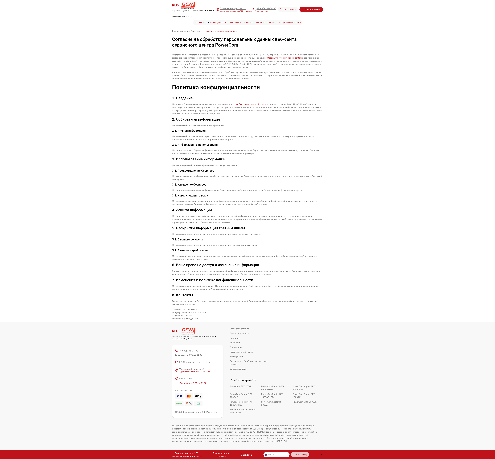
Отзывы (271, 22)
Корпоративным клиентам (289, 22)
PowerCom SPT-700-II (240, 386)
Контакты (260, 22)
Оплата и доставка (239, 333)
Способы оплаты (238, 369)
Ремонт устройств (218, 22)
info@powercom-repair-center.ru (195, 362)
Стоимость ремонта (239, 328)
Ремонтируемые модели (242, 352)
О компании (200, 22)
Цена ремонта (235, 22)
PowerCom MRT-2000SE (304, 401)
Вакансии (248, 22)
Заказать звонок (312, 9)
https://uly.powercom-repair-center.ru (285, 57)
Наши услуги (236, 356)
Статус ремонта (289, 9)
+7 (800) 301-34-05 (266, 8)
